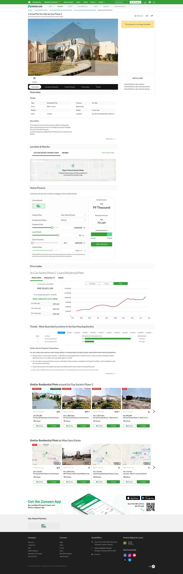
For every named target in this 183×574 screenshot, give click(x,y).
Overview (35, 87)
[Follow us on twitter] (125, 561)
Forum (62, 548)
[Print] (147, 16)
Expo (61, 551)
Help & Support (33, 551)
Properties (36, 2)
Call (54, 426)
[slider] (52, 228)
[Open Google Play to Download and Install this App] (148, 499)
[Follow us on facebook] (125, 557)
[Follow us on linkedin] (130, 561)
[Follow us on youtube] (135, 557)
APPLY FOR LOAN (101, 244)
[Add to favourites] (59, 407)
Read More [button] (109, 139)
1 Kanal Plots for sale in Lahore (134, 84)
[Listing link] (46, 408)
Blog (78, 2)
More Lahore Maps (108, 152)
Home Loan (140, 16)
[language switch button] (145, 2)
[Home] (29, 2)
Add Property (64, 556)
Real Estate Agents (66, 553)
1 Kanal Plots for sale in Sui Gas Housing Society (137, 86)
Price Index (85, 87)
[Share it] (57, 407)
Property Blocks (52, 2)
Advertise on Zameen (35, 553)
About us (31, 542)
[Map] (54, 407)
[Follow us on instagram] (130, 557)
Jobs (29, 548)
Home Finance (70, 87)
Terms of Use (32, 556)
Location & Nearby (51, 87)
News (61, 545)
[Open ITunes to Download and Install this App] (133, 499)
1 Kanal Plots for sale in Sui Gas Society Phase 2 (137, 89)
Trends (98, 87)
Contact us (31, 545)
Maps (85, 2)
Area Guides (68, 2)
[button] (73, 215)
